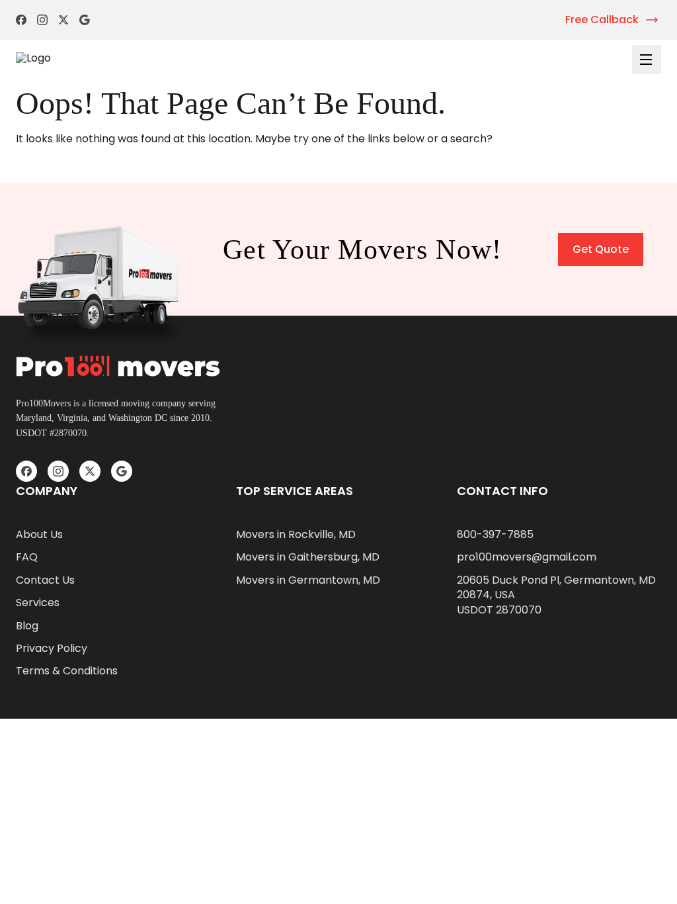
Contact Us (45, 580)
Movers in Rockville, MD (296, 534)
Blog (27, 626)
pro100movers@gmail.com (526, 557)
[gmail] (84, 20)
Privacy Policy (51, 648)
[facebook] (21, 20)
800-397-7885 (495, 534)
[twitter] (63, 20)
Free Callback (602, 19)
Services (38, 603)
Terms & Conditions (67, 671)
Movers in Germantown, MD (308, 580)
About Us (39, 534)
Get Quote (601, 249)
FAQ (27, 557)
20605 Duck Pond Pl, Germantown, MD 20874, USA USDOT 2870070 (556, 595)
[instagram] (42, 20)
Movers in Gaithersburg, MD (307, 557)
